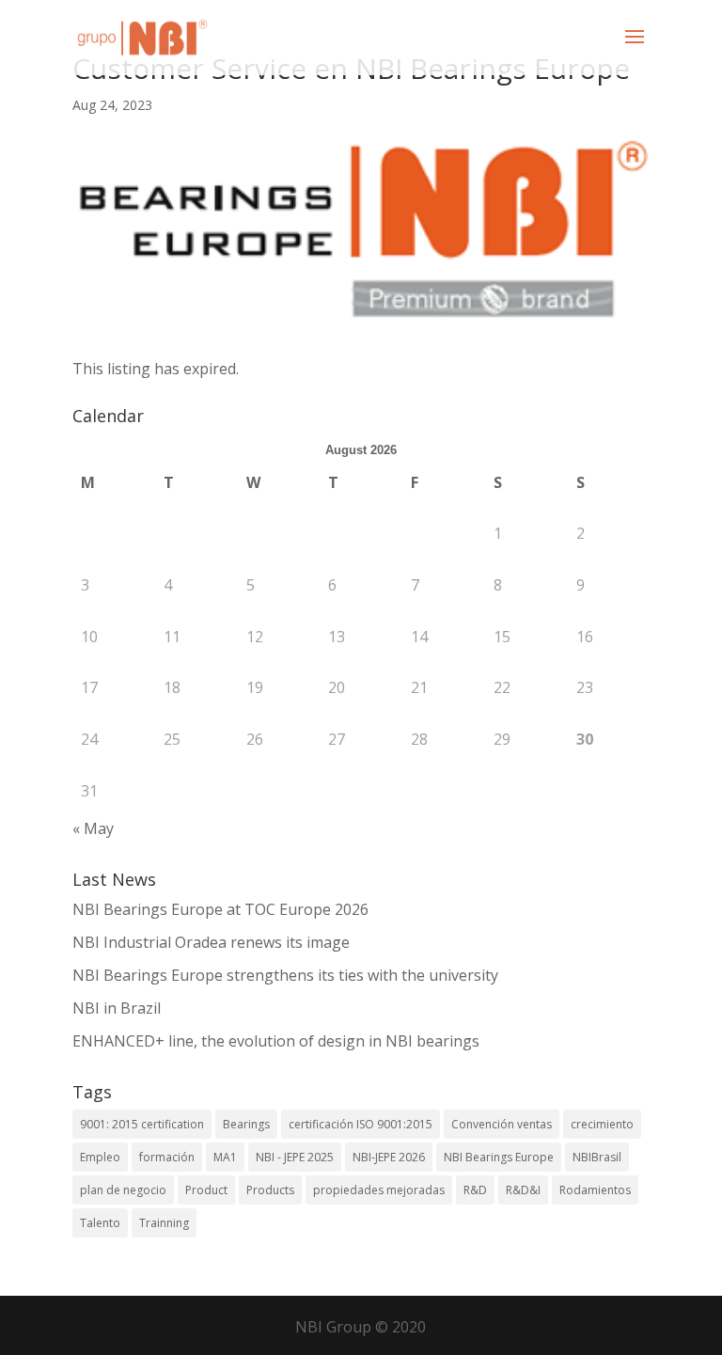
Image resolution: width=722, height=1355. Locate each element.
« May (93, 828)
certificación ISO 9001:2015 (360, 1124)
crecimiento (602, 1124)
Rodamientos (595, 1190)
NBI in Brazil (116, 1008)
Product (206, 1190)
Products (270, 1190)
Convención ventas (501, 1124)
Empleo (100, 1157)
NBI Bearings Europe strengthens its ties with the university (285, 975)
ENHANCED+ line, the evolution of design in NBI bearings (275, 1041)
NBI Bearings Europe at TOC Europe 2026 (220, 909)
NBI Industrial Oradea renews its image (211, 942)
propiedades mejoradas (379, 1190)
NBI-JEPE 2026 (389, 1157)
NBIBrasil (597, 1157)
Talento (100, 1223)
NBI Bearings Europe (499, 1157)
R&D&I (523, 1190)
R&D (475, 1190)
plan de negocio (123, 1190)
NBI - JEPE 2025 (295, 1157)
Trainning (164, 1223)
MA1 (225, 1157)
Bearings (246, 1124)
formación (167, 1157)
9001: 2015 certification (142, 1124)
